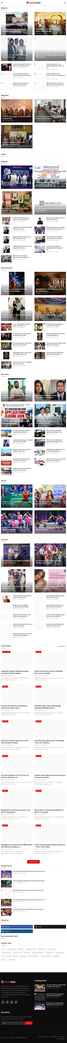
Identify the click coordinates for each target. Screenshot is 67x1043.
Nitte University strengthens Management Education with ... (55, 440)
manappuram (49, 952)
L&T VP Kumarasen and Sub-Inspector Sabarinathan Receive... (22, 74)
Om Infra (15, 956)
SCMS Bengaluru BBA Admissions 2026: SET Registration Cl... (16, 422)
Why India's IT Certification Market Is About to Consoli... (22, 228)
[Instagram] (12, 1002)
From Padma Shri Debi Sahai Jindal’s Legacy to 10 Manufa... (54, 237)
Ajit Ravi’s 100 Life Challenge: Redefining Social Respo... (21, 83)
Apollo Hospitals (11, 949)
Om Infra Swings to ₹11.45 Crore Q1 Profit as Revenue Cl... (50, 209)
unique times (11, 959)
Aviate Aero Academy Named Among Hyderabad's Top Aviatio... (49, 396)
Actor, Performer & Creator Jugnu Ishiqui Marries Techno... (16, 316)
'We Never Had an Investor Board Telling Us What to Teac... (22, 237)
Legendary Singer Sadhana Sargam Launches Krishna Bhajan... (14, 290)
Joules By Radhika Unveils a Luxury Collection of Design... (22, 624)
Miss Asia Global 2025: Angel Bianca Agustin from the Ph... (29, 871)
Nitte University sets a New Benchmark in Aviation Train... (54, 431)
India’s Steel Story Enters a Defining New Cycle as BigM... (16, 184)
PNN (37, 59)
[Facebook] (3, 1002)
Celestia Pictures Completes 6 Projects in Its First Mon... (54, 324)
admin (3, 33)
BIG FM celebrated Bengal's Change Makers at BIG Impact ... (48, 562)
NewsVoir (62, 1036)
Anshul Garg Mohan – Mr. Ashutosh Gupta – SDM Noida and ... (55, 75)
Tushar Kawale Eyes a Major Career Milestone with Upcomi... (56, 343)
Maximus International (37, 952)
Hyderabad (26, 952)
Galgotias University (31, 949)
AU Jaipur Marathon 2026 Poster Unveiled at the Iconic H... (13, 143)
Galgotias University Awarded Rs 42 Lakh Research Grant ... (22, 469)
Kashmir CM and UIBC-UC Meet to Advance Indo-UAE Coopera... (22, 65)
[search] (65, 3)
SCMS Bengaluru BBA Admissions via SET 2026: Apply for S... (55, 450)
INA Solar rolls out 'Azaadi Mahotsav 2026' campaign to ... (21, 256)
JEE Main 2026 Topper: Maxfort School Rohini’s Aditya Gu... (21, 431)
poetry (3, 959)
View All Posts (61, 646)
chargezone (41, 949)
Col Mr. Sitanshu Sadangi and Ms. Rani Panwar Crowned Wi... (55, 615)
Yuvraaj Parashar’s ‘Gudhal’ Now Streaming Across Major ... (22, 334)
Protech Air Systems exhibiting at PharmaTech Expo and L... (47, 184)
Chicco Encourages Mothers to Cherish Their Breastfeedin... (49, 587)
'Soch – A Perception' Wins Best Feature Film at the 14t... (21, 324)
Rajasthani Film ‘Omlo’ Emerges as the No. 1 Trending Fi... (49, 290)
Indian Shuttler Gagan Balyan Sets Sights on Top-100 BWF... (16, 503)
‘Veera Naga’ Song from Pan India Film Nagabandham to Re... (22, 353)
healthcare (20, 949)
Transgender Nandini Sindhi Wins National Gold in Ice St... (47, 503)
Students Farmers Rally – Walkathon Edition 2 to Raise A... (15, 56)
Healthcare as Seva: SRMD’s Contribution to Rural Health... (21, 606)
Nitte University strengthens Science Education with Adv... (49, 422)
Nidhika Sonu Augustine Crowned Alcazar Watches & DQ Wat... (22, 634)
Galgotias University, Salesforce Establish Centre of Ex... (22, 450)
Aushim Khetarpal (6, 952)
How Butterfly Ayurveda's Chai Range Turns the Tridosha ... (15, 209)
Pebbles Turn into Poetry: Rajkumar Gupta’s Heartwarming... (48, 30)
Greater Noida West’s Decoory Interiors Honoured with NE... (21, 218)
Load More (33, 862)
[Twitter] (7, 1002)
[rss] (16, 1002)
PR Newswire (54, 1036)
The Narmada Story (33, 956)
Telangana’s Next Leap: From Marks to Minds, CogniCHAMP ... (22, 440)
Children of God (17, 952)
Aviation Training (6, 956)
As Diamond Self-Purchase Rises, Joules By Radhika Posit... (22, 596)
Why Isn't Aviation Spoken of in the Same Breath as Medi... (16, 396)
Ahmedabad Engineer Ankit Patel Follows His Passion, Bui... (22, 343)
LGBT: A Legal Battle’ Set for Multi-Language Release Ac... (55, 334)
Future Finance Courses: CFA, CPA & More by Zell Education (55, 459)
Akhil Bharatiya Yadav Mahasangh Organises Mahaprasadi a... (14, 30)
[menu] (2, 3)
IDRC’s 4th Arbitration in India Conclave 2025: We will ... (49, 56)
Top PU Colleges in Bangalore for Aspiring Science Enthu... (29, 880)
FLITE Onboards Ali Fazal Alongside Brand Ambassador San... (54, 248)
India (3, 949)
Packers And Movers (46, 956)
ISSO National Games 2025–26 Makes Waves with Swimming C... (55, 83)
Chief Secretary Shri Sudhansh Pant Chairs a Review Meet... (48, 117)
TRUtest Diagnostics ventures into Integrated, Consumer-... (22, 247)
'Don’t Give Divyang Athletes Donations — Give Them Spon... (16, 562)
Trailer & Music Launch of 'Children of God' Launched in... (49, 316)
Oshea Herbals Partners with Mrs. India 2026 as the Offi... (16, 587)
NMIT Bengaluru (60, 952)
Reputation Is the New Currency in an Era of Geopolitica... (55, 218)
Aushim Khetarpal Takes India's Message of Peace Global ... (55, 353)
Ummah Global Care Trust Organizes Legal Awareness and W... (55, 65)
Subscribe (28, 1023)
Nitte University (51, 949)
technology (23, 956)
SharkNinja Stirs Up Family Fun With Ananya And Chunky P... (54, 606)
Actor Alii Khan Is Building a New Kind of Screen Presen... (55, 596)
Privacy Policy (61, 1038)
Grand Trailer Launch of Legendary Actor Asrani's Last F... (22, 362)
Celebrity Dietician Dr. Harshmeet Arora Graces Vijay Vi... (28, 909)
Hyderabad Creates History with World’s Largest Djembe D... (22, 615)
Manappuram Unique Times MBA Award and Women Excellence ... (55, 228)
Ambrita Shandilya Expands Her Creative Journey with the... (55, 624)
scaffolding (56, 956)
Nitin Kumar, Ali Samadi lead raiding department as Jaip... (14, 528)
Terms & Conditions (43, 1036)
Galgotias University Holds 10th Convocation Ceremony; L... (21, 459)
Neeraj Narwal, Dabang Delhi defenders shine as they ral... (49, 528)
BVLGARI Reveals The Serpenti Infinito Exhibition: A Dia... (28, 890)
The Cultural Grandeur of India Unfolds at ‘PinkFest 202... (16, 117)
